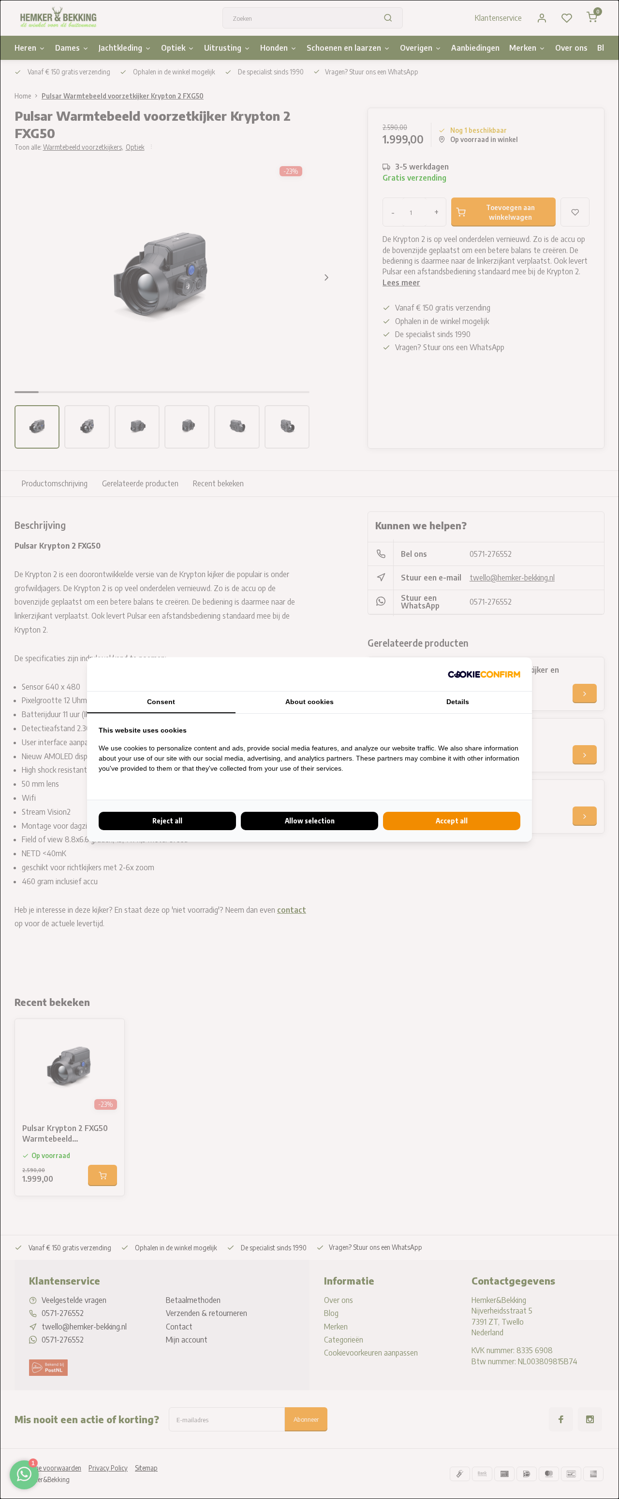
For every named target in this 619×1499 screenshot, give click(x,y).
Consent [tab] (161, 702)
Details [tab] (457, 702)
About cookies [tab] (309, 702)
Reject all (167, 821)
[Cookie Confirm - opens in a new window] (484, 674)
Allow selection (310, 821)
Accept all (452, 821)
